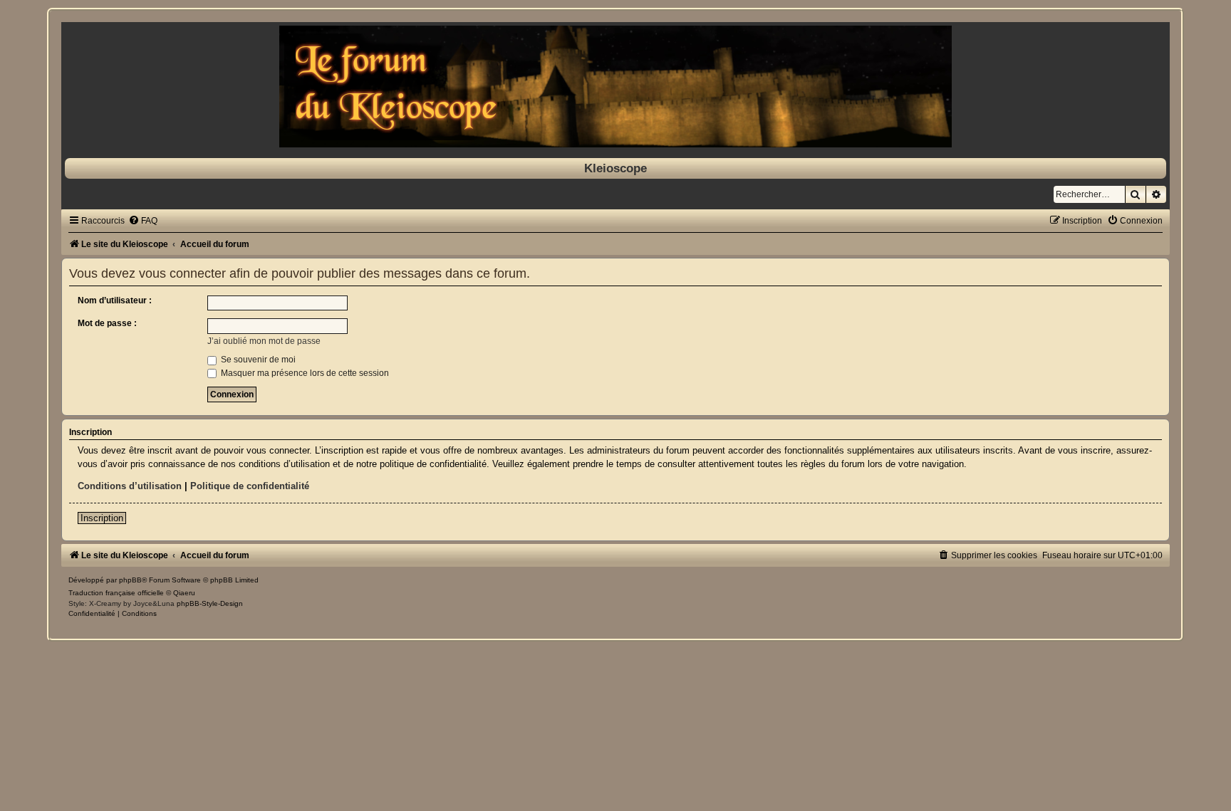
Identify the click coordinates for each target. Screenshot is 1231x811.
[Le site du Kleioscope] (615, 86)
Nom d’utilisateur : (115, 300)
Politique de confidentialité (249, 486)
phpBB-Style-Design (210, 603)
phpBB (130, 580)
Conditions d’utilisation (130, 486)
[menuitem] (142, 221)
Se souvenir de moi (257, 360)
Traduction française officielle (116, 593)
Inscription (101, 518)
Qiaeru (184, 593)
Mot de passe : (107, 323)
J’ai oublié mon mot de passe (264, 341)
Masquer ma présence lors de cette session (304, 373)
